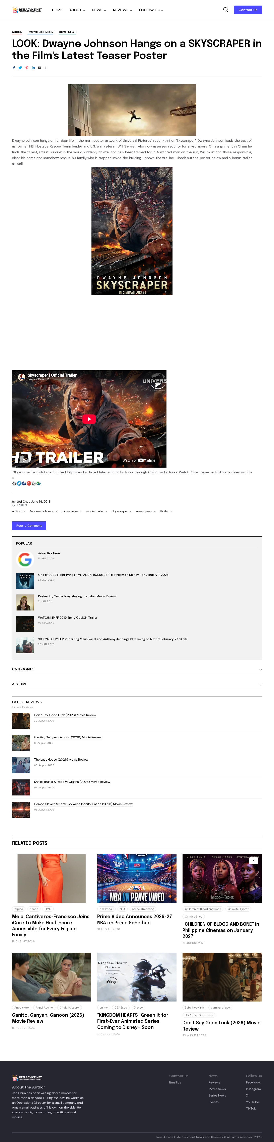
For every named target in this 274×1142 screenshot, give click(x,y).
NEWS (97, 10)
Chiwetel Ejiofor (238, 909)
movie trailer (95, 511)
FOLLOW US (149, 10)
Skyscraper (120, 511)
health (34, 909)
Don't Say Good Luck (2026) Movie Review (65, 715)
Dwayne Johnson (40, 32)
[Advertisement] (132, 331)
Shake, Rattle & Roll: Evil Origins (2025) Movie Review (72, 782)
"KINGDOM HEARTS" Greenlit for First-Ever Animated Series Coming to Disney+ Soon (132, 1021)
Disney (138, 1007)
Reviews (214, 1082)
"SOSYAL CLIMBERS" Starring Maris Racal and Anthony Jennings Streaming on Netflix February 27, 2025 (112, 639)
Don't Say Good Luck (199, 1015)
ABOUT (75, 10)
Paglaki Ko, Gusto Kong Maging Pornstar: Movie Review (77, 596)
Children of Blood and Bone (203, 909)
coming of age (220, 1007)
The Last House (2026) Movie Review (61, 759)
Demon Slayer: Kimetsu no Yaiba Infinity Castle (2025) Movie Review (83, 804)
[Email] (40, 68)
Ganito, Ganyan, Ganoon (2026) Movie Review (67, 737)
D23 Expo (121, 1007)
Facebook (253, 1082)
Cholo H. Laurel (69, 1007)
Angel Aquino (44, 1007)
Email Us (175, 1082)
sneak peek (144, 511)
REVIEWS (121, 10)
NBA (122, 909)
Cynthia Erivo (193, 916)
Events (214, 1102)
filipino (18, 909)
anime (104, 1007)
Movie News (217, 1089)
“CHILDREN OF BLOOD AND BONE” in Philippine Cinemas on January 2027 (221, 930)
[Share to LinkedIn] (33, 68)
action (17, 32)
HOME (57, 10)
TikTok (251, 1108)
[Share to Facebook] (14, 68)
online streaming (143, 909)
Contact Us (248, 10)
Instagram (253, 1089)
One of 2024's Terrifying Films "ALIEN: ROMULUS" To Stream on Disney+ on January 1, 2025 (103, 575)
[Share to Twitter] (20, 68)
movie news (67, 32)
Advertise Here (49, 553)
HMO (48, 909)
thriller (164, 511)
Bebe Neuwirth (194, 1007)
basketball (106, 909)
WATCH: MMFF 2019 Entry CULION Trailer (67, 618)
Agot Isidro (21, 1007)
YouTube (252, 1102)
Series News (217, 1095)
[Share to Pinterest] (27, 68)
